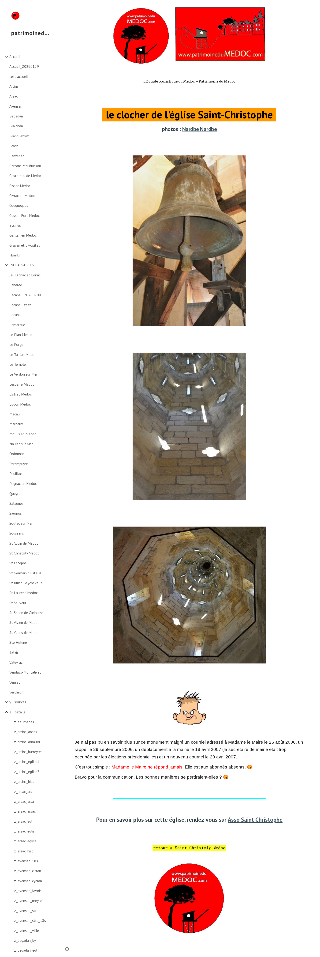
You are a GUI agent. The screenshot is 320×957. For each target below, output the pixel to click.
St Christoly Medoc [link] (24, 553)
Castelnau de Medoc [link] (25, 175)
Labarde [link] (15, 285)
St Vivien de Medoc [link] (24, 622)
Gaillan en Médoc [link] (23, 235)
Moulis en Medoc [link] (22, 434)
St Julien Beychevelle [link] (26, 582)
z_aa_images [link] (24, 722)
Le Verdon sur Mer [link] (23, 374)
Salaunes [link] (16, 503)
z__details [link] (17, 712)
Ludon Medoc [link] (20, 404)
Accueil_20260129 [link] (24, 66)
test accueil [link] (18, 76)
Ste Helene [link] (18, 642)
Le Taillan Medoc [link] (22, 354)
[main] (189, 110)
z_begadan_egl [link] (25, 950)
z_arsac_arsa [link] (24, 801)
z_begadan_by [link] (25, 940)
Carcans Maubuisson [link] (25, 165)
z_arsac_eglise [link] (25, 841)
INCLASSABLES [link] (21, 265)
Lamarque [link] (17, 324)
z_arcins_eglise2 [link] (26, 771)
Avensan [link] (15, 106)
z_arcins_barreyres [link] (28, 751)
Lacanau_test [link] (20, 304)
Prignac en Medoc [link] (23, 483)
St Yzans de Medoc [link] (24, 632)
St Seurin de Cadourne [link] (26, 612)
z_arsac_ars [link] (23, 791)
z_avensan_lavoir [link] (27, 890)
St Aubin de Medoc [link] (23, 543)
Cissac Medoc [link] (19, 185)
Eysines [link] (15, 225)
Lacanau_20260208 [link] (25, 295)
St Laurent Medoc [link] (23, 592)
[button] (314, 6)
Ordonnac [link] (16, 453)
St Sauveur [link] (17, 602)
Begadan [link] (16, 116)
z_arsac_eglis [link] (24, 831)
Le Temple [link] (17, 364)
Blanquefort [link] (19, 136)
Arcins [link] (14, 86)
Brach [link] (13, 145)
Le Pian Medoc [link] (20, 334)
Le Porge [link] (16, 344)
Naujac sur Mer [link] (21, 443)
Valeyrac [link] (15, 662)
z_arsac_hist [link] (23, 851)
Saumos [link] (15, 513)
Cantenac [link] (16, 156)
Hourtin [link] (15, 255)
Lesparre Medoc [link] (21, 384)
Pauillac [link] (15, 473)
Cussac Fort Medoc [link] (24, 215)
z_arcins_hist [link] (24, 781)
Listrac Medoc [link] (20, 394)
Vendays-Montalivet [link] (25, 672)
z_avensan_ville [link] (26, 930)
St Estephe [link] (18, 563)
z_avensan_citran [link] (27, 870)
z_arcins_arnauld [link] (27, 741)
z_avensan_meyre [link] (28, 900)
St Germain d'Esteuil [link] (25, 573)
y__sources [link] (17, 702)
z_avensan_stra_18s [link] (30, 920)
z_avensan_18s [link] (26, 861)
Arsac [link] (13, 96)
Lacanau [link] (15, 314)
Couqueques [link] (18, 205)
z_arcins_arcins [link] (25, 731)
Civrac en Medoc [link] (22, 195)
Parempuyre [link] (18, 463)
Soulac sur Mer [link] (21, 523)
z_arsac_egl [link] (23, 821)
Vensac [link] (14, 682)
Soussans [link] (16, 533)
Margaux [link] (16, 424)
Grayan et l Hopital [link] (24, 245)
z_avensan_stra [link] (26, 910)
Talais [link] (14, 652)
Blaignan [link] (16, 126)
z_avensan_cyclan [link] (28, 880)
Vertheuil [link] (16, 692)
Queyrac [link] (15, 493)
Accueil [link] (14, 56)
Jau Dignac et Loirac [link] (25, 275)
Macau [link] (14, 414)
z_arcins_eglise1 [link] (26, 761)
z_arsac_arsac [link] (25, 811)
